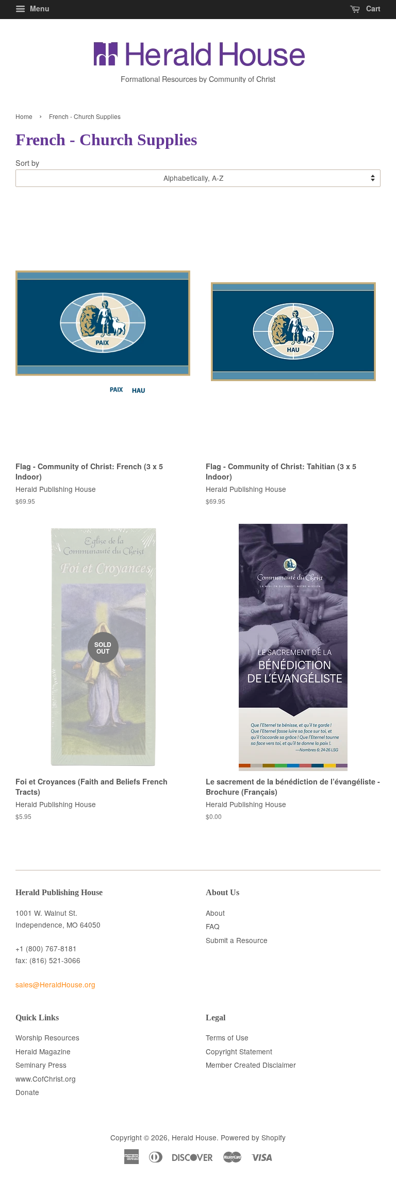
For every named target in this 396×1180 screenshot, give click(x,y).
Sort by (27, 162)
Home (23, 116)
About (215, 913)
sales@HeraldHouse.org (55, 984)
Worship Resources (47, 1037)
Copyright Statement (239, 1051)
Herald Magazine (43, 1051)
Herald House (194, 1137)
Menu (39, 8)
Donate (27, 1092)
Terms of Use (227, 1037)
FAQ (213, 926)
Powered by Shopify (253, 1137)
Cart (372, 8)
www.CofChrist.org (45, 1078)
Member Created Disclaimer (251, 1064)
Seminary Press (41, 1064)
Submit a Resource (237, 940)
